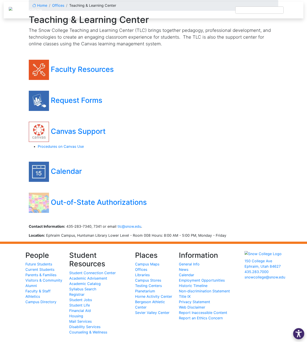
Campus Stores (148, 280)
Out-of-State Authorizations (99, 202)
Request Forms (75, 100)
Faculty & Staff (38, 291)
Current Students (39, 269)
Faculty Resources (81, 69)
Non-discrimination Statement (204, 291)
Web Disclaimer (192, 307)
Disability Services (84, 326)
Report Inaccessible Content (203, 312)
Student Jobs (80, 300)
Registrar (77, 294)
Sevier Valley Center (152, 312)
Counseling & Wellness (88, 332)
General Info (189, 264)
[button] (298, 333)
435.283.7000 (257, 271)
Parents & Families (40, 275)
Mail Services (80, 321)
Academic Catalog (85, 283)
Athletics (32, 296)
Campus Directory (40, 302)
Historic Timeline (193, 285)
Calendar (65, 171)
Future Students (38, 264)
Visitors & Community (43, 280)
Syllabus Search (82, 289)
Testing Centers (148, 285)
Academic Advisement (88, 278)
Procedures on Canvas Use (61, 146)
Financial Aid (80, 310)
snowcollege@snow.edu (265, 277)
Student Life (79, 305)
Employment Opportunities (202, 280)
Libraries (142, 275)
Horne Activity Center (153, 296)
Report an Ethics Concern (201, 318)
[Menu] (293, 10)
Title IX (185, 296)
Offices (141, 269)
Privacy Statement (194, 302)
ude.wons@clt (129, 226)
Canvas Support (77, 131)
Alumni (31, 285)
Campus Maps (147, 264)
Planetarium (145, 291)
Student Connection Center (92, 273)
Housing (76, 316)
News (183, 269)
